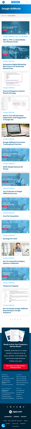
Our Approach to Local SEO (8, 378)
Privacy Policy (15, 426)
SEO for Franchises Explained (6, 382)
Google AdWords (8, 36)
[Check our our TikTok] (23, 407)
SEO (16, 36)
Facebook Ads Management (8, 398)
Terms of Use (15, 423)
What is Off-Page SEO (21, 376)
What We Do (19, 394)
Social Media (23, 36)
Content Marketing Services (8, 392)
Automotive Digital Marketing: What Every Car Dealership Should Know (14, 66)
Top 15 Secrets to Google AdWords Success (12, 192)
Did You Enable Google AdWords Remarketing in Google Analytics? (15, 310)
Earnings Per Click (10, 239)
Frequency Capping (10, 286)
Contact (24, 416)
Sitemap (26, 420)
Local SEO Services (6, 380)
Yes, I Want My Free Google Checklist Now (15, 366)
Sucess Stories (19, 398)
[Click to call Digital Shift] (3, 425)
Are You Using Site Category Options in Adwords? (14, 262)
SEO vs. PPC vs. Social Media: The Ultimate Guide (14, 41)
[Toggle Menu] (27, 2)
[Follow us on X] (7, 407)
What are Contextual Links (22, 382)
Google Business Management (5, 390)
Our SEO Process (20, 392)
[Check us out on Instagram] (13, 407)
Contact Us (18, 396)
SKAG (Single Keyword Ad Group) (13, 168)
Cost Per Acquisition (11, 216)
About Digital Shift (20, 390)
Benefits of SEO (5, 376)
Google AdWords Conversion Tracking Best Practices (14, 143)
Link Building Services (6, 396)
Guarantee (8, 416)
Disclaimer (8, 423)
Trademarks (22, 423)
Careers (16, 416)
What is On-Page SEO (21, 378)
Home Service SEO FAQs (7, 384)
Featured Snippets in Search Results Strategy (14, 92)
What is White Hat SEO (21, 380)
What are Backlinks (20, 384)
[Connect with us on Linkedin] (17, 407)
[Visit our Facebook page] (10, 407)
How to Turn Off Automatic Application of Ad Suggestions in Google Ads (14, 118)
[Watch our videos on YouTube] (20, 407)
